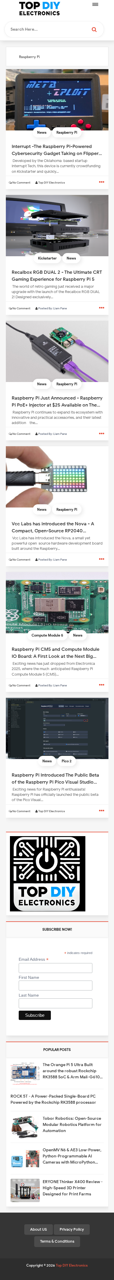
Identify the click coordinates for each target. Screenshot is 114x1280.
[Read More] (101, 182)
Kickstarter (47, 258)
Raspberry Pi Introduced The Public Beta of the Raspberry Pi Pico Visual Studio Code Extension (55, 778)
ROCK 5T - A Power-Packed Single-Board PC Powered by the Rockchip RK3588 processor (53, 1099)
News (41, 132)
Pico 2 (67, 761)
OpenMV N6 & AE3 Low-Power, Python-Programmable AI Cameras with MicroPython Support (72, 1156)
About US (38, 1229)
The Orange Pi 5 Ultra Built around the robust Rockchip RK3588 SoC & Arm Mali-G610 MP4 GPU (71, 1071)
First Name (29, 977)
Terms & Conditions (57, 1241)
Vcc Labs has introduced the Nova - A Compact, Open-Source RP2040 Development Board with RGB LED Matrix (57, 527)
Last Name (29, 995)
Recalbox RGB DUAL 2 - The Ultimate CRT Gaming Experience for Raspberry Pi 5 (57, 275)
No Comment (21, 182)
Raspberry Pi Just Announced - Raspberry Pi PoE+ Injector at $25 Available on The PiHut (57, 401)
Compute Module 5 (47, 635)
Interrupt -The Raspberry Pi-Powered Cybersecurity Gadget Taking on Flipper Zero (55, 150)
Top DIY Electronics (72, 1265)
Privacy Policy (72, 1229)
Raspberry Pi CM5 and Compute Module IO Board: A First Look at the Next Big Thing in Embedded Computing (55, 652)
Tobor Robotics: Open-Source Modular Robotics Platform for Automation (72, 1124)
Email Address (34, 959)
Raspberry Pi (66, 132)
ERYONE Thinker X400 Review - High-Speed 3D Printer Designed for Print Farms (73, 1188)
